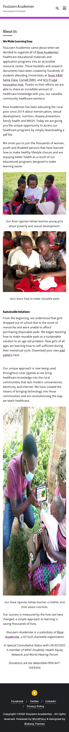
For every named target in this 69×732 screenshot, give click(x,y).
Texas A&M (55, 75)
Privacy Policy (35, 706)
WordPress (39, 718)
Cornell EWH (27, 80)
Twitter (34, 701)
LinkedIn (50, 701)
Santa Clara (10, 80)
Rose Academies (47, 52)
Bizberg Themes (34, 723)
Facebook (17, 701)
